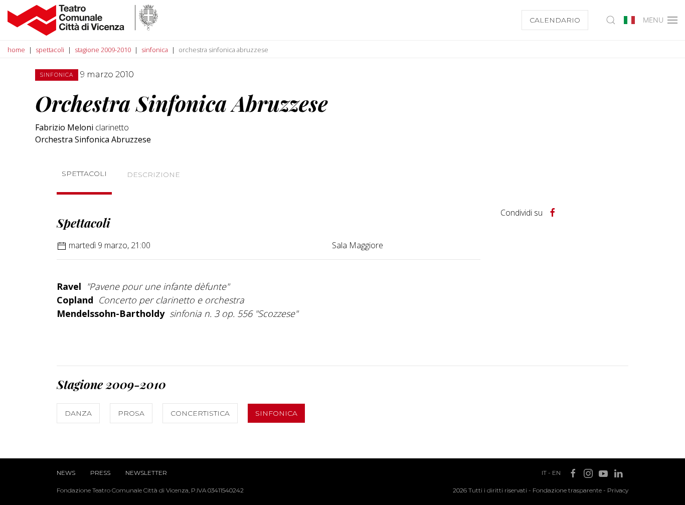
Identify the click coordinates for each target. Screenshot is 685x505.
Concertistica (200, 413)
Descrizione (153, 174)
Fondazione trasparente (567, 490)
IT (544, 472)
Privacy (617, 490)
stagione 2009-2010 (103, 49)
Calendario (555, 20)
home (16, 49)
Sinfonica (276, 413)
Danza (78, 413)
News (66, 472)
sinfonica (154, 49)
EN (556, 472)
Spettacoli (84, 173)
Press (100, 472)
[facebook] (553, 213)
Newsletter (146, 472)
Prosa (131, 413)
